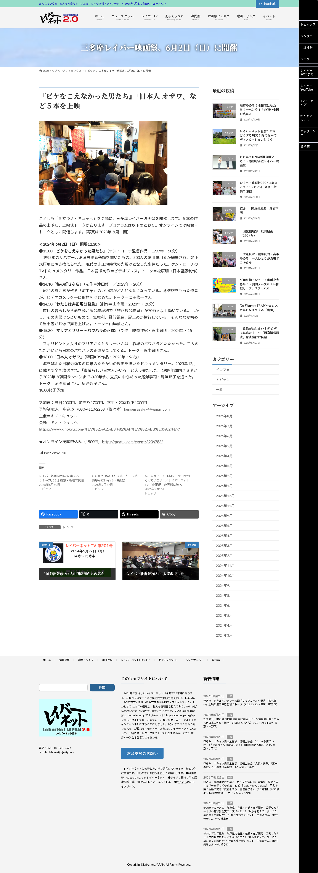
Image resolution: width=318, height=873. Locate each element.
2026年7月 (224, 426)
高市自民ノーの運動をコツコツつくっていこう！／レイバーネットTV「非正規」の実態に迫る (167, 480)
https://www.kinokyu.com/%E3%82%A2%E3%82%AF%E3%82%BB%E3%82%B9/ (109, 429)
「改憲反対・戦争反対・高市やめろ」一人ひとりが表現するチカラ (259, 258)
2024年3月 (224, 635)
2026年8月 (224, 416)
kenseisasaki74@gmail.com (147, 409)
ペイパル (182, 782)
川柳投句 (306, 47)
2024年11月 (225, 565)
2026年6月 (224, 436)
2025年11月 (225, 505)
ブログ (305, 59)
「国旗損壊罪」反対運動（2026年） (256, 233)
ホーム (47, 660)
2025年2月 (224, 555)
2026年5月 (224, 446)
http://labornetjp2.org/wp (180, 715)
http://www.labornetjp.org (164, 697)
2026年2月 (224, 475)
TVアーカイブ (307, 102)
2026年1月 (224, 485)
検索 (102, 688)
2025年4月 (224, 535)
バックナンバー (308, 133)
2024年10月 (225, 575)
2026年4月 (224, 456)
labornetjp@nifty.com (61, 752)
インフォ (223, 369)
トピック (68, 527)
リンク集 (306, 36)
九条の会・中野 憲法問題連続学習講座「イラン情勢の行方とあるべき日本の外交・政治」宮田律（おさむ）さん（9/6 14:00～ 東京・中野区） (241, 722)
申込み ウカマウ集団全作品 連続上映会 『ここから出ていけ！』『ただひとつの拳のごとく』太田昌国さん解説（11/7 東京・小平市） (239, 745)
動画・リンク (86, 660)
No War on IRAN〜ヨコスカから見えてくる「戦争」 (259, 307)
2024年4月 (224, 625)
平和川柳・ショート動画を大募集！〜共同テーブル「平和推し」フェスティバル (259, 284)
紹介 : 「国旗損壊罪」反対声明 (259, 210)
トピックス (308, 24)
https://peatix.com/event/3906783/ (132, 441)
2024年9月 (224, 585)
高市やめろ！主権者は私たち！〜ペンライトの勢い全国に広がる (259, 109)
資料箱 (305, 146)
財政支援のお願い (142, 753)
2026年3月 (224, 465)
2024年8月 (224, 595)
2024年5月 (224, 615)
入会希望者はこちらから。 (144, 737)
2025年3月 (224, 545)
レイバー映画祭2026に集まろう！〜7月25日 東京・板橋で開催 (259, 186)
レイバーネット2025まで (135, 660)
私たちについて (306, 118)
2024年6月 (224, 605)
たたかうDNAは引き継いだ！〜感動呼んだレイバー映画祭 (259, 160)
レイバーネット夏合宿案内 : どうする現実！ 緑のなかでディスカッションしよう (258, 135)
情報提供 (270, 4)
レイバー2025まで (306, 72)
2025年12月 (225, 495)
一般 (219, 389)
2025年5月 (224, 525)
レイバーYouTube (306, 87)
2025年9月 (224, 515)
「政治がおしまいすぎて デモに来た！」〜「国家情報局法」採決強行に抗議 (259, 332)
